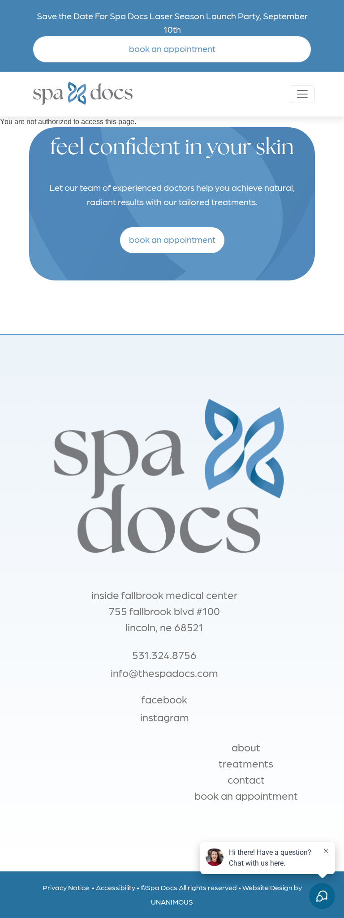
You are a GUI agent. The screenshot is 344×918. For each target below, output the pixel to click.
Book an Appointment (246, 795)
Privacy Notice (66, 887)
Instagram (164, 716)
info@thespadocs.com (164, 672)
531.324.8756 (164, 654)
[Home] (114, 94)
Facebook (164, 698)
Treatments (246, 762)
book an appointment (172, 48)
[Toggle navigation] (302, 94)
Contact (246, 778)
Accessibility (115, 887)
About (246, 746)
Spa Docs (161, 887)
